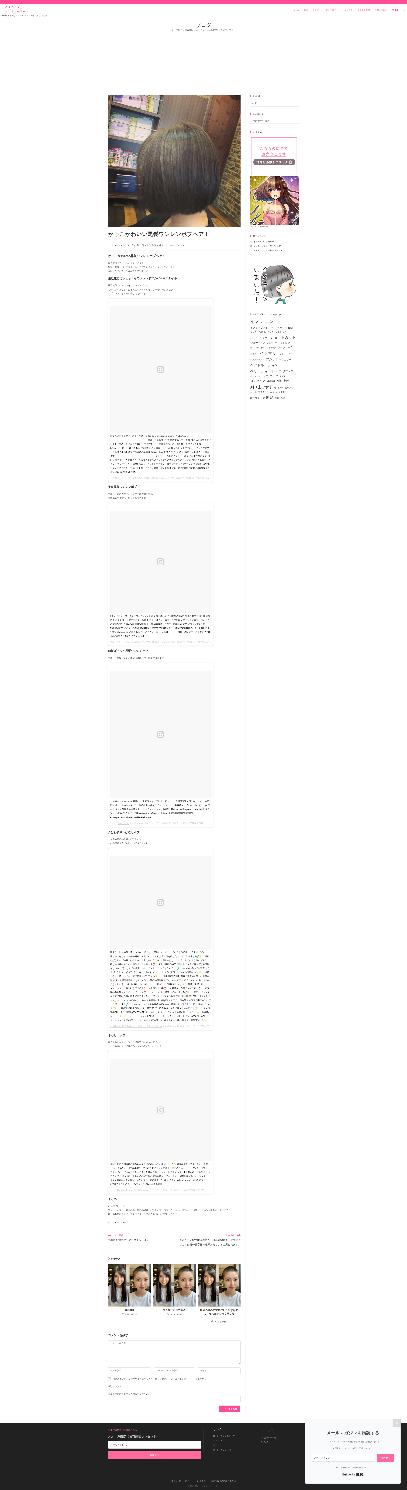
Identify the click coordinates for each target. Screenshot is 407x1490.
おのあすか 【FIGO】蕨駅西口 (125, 641)
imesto (116, 245)
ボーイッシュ (256, 376)
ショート (264, 337)
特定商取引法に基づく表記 (223, 1481)
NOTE (219, 1440)
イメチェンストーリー (263, 241)
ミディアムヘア (271, 376)
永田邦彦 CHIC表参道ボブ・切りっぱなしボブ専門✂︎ (136, 1026)
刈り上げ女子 (261, 387)
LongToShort (259, 314)
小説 (263, 398)
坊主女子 (255, 398)
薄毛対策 (129, 1310)
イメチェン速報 (274, 332)
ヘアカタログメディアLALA (124, 478)
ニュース (254, 354)
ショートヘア (258, 342)
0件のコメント (176, 245)
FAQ (266, 1442)
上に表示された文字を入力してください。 (129, 1394)
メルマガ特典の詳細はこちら (122, 1430)
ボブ (278, 371)
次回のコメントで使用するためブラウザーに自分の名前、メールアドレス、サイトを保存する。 (161, 1379)
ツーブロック (285, 347)
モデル (282, 376)
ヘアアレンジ (256, 360)
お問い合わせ (270, 1437)
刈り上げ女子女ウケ (259, 392)
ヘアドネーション (264, 365)
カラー (286, 332)
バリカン (281, 354)
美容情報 (156, 245)
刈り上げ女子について (283, 388)
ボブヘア (287, 371)
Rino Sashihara (125, 1190)
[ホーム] (172, 30)
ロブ (114, 1222)
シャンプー (254, 338)
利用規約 (201, 1481)
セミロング (285, 343)
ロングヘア (257, 381)
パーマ (289, 354)
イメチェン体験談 (285, 328)
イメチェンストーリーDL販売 (267, 246)
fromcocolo (123, 823)
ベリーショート (262, 371)
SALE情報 (274, 315)
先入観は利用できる (174, 1310)
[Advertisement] (203, 57)
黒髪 (282, 398)
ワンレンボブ (122, 1222)
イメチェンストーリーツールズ (267, 250)
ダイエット (255, 348)
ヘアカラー (285, 359)
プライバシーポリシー (181, 1481)
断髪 (269, 397)
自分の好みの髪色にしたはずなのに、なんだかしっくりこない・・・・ (219, 1314)
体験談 (271, 381)
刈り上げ (282, 381)
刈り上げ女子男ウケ (279, 392)
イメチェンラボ (223, 1450)
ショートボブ (273, 343)
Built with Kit (154, 1464)
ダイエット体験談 (268, 348)
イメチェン (262, 321)
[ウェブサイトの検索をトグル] (403, 10)
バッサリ (268, 353)
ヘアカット (270, 359)
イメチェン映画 (258, 332)
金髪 (277, 398)
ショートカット (283, 337)
